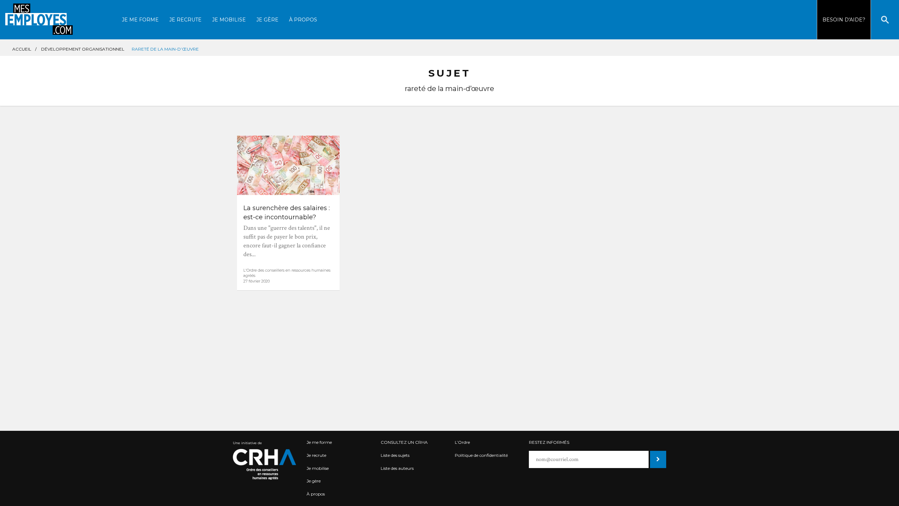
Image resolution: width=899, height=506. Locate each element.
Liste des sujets (395, 455)
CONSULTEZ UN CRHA (404, 442)
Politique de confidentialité (481, 455)
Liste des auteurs (397, 468)
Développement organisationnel (82, 49)
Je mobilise (229, 20)
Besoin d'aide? (843, 20)
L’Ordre (462, 442)
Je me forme (140, 20)
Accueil (21, 49)
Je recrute (185, 20)
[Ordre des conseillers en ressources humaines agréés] (264, 464)
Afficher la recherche (885, 19)
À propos (303, 20)
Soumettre (657, 459)
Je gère (267, 20)
